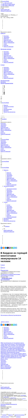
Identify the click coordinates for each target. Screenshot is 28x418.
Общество (6, 38)
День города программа (15, 347)
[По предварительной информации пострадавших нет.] (14, 275)
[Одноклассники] (3, 248)
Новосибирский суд (6, 353)
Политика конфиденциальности (9, 404)
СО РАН (19, 355)
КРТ (11, 349)
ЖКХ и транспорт (8, 41)
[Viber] (4, 90)
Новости (3, 33)
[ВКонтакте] (4, 85)
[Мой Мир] (6, 248)
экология (19, 357)
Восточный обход (20, 344)
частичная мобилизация (10, 357)
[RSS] (1, 249)
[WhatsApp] (12, 248)
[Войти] (1, 98)
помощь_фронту (22, 353)
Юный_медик (4, 359)
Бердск (6, 344)
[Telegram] (4, 87)
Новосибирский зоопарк (13, 352)
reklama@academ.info (6, 11)
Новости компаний (8, 46)
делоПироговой (5, 347)
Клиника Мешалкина (17, 348)
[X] (8, 248)
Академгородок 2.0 (8, 342)
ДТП (6, 348)
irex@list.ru (24, 398)
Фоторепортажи (5, 80)
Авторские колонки (6, 49)
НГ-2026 (9, 351)
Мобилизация (20, 349)
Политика (6, 36)
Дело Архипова (12, 345)
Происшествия (7, 40)
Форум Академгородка (7, 83)
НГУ (17, 351)
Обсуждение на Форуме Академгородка (11, 315)
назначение (3, 351)
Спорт (5, 44)
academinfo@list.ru (13, 397)
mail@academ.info (5, 9)
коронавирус (4, 349)
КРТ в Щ (14, 349)
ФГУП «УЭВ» (18, 356)
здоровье (10, 348)
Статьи (2, 65)
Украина (12, 356)
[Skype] (14, 248)
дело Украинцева (20, 345)
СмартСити (13, 355)
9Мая (2, 342)
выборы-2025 (4, 345)
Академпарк (17, 342)
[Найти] (2, 411)
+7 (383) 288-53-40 (7, 5)
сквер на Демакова (5, 355)
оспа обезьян (14, 353)
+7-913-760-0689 (23, 395)
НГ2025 (13, 351)
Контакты (3, 82)
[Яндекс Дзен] (4, 94)
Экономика (6, 37)
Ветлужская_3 (12, 344)
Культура (6, 45)
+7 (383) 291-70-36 (7, 2)
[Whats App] (4, 92)
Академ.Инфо (5, 279)
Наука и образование (9, 42)
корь (8, 349)
